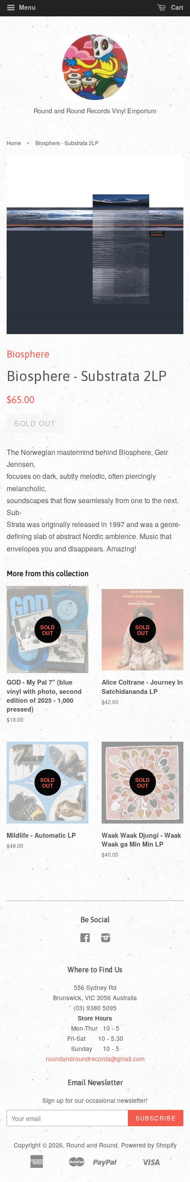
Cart (176, 7)
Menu (26, 7)
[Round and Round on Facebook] (85, 939)
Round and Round (92, 1144)
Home (14, 142)
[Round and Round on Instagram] (105, 939)
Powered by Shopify (149, 1144)
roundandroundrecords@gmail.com (95, 1058)
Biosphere (28, 354)
